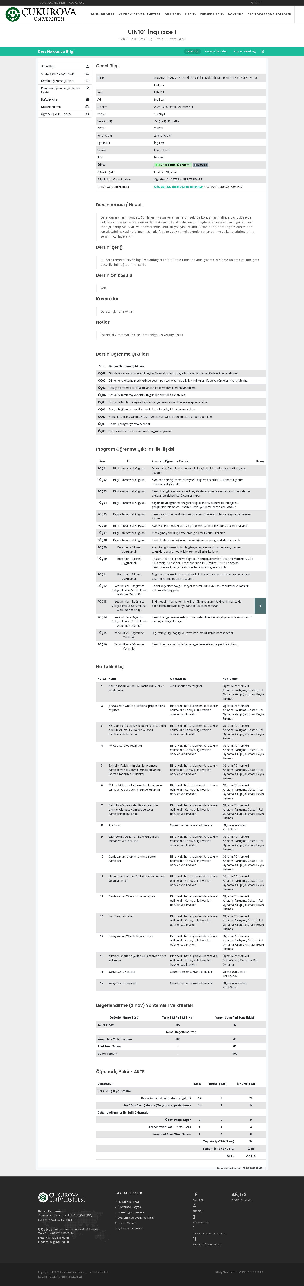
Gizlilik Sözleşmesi (71, 1276)
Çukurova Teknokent (130, 1228)
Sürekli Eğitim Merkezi (131, 1212)
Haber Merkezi (127, 1223)
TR (255, 2)
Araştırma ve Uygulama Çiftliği (136, 1217)
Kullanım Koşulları (48, 1276)
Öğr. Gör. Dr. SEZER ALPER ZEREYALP (178, 187)
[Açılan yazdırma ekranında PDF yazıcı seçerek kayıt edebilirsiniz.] (262, 51)
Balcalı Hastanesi (128, 1201)
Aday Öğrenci (76, 2)
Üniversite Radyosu (130, 1207)
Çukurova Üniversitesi (52, 2)
